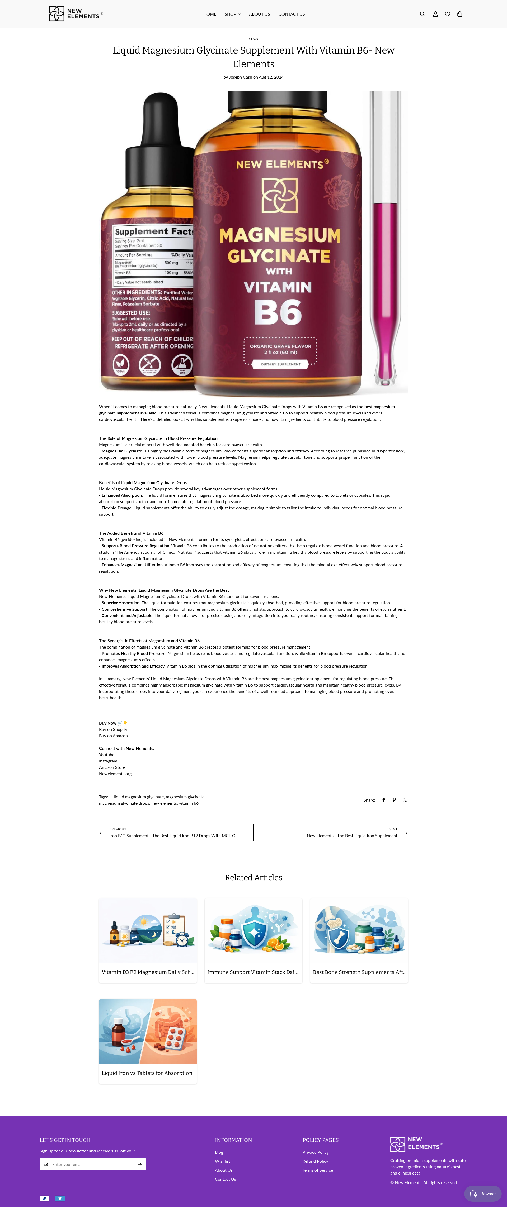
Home (209, 13)
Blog (219, 1152)
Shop (230, 13)
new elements (164, 802)
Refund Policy (315, 1161)
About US (259, 13)
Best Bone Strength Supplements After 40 (360, 972)
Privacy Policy (316, 1152)
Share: (369, 799)
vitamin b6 (189, 802)
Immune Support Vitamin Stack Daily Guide (254, 972)
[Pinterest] (394, 800)
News (254, 39)
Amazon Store (112, 767)
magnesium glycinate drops (124, 802)
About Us (224, 1170)
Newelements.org (115, 773)
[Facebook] (384, 800)
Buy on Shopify (113, 729)
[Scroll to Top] (497, 1178)
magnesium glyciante (185, 796)
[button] (460, 14)
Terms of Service (318, 1170)
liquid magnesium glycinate (139, 796)
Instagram (108, 760)
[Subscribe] (140, 1164)
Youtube (106, 754)
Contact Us (292, 13)
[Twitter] (405, 800)
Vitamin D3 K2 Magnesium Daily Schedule (149, 972)
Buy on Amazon (114, 735)
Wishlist (222, 1161)
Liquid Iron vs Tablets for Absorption (147, 1073)
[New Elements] (77, 14)
